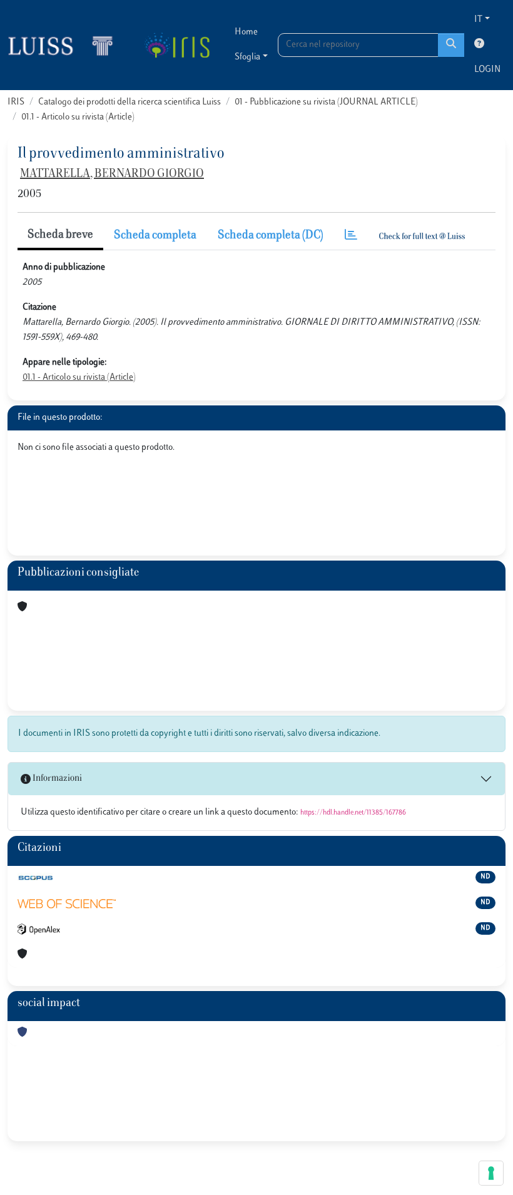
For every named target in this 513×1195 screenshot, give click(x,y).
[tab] (351, 236)
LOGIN (487, 69)
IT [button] (478, 19)
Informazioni (56, 778)
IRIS (16, 102)
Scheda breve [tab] (60, 235)
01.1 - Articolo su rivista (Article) (78, 117)
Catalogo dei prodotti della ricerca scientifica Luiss (129, 102)
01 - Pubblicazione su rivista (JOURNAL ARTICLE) (326, 102)
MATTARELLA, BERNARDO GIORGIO (112, 174)
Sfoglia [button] (247, 57)
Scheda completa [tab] (155, 236)
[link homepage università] (177, 45)
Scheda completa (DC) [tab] (270, 236)
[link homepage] (66, 45)
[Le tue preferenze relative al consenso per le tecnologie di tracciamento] (491, 1173)
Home (246, 32)
